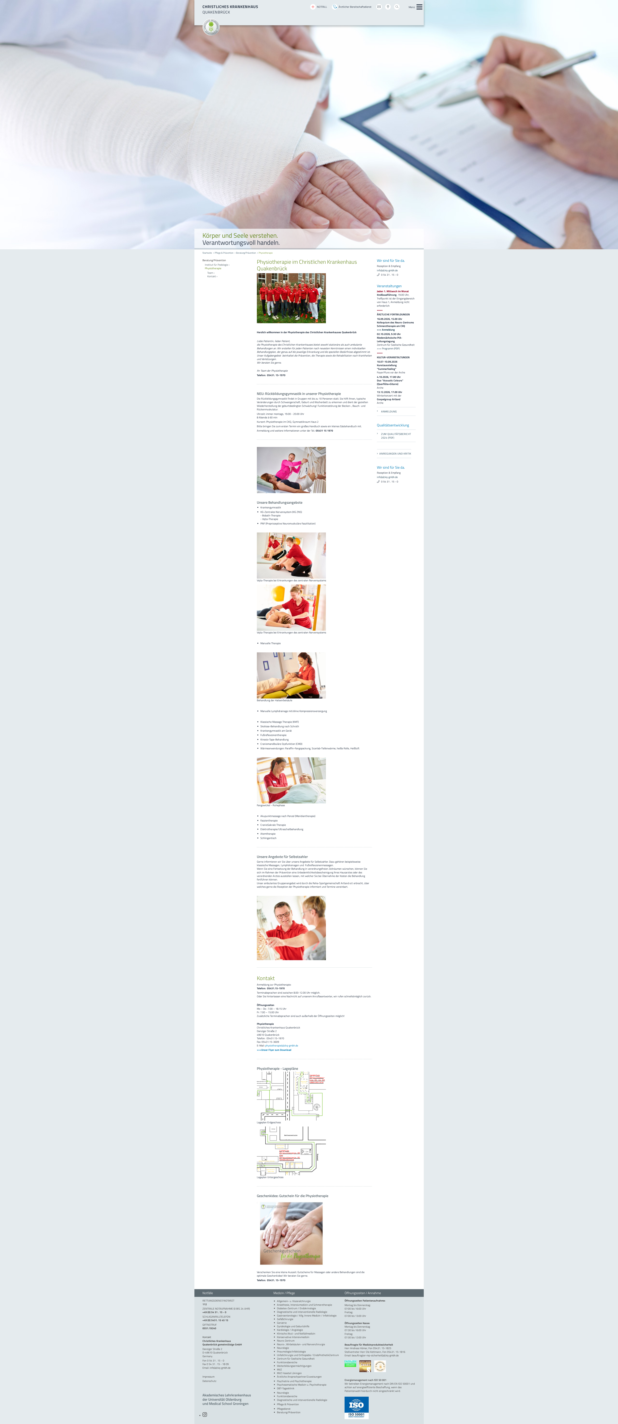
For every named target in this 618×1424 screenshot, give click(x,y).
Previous (5, 125)
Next (613, 125)
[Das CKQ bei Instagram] (204, 1415)
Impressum (208, 1377)
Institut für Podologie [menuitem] (216, 265)
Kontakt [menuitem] (211, 276)
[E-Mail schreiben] (379, 8)
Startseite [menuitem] (207, 252)
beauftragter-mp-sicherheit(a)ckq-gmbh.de (375, 1355)
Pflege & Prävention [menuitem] (224, 252)
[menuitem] (227, 260)
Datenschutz (209, 1381)
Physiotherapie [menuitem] (266, 252)
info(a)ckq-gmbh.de (387, 270)
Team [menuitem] (210, 273)
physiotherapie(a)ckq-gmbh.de (281, 1045)
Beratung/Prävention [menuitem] (246, 252)
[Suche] (397, 8)
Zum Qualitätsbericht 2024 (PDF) (396, 435)
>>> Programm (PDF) (388, 348)
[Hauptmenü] (419, 7)
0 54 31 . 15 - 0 (389, 275)
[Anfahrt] (388, 8)
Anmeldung (389, 411)
